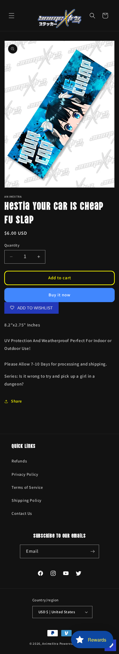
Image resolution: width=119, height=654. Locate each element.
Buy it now (59, 294)
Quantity (11, 245)
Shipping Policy (27, 500)
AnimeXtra (50, 644)
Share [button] (16, 401)
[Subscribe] (92, 551)
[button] (11, 15)
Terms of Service (27, 487)
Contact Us (22, 513)
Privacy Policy (25, 474)
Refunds (19, 461)
